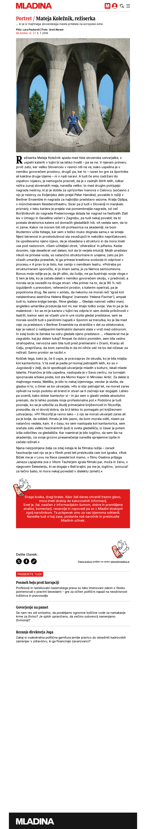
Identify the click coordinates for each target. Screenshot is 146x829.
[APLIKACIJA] (107, 6)
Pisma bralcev (85, 561)
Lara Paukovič (31, 29)
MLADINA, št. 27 (25, 33)
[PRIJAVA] (115, 6)
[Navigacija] (128, 6)
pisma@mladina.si (120, 561)
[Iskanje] (122, 6)
